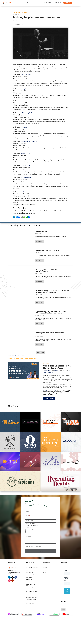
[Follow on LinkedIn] (9, 577)
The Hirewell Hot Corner (31, 582)
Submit (40, 551)
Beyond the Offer (30, 572)
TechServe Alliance (26, 192)
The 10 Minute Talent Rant (31, 567)
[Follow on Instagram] (9, 580)
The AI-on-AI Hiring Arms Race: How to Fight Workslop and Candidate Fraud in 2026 (51, 312)
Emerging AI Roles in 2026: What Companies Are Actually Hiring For (53, 270)
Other (27, 532)
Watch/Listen (50, 398)
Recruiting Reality (29, 579)
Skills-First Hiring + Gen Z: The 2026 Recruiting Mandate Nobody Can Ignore (52, 291)
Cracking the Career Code (30, 585)
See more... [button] (40, 352)
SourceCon (24, 101)
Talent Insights (29, 577)
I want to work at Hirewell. (32, 529)
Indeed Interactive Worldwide (29, 141)
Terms (44, 572)
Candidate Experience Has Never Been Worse (57, 367)
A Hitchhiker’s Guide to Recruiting (31, 600)
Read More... (39, 241)
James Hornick (47, 370)
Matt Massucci (16, 24)
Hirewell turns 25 (42, 231)
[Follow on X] (12, 577)
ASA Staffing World (26, 177)
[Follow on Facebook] (15, 577)
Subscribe (67, 2)
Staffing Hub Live (25, 165)
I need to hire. (29, 527)
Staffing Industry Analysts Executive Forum (32, 89)
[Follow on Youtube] (12, 580)
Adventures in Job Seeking (31, 597)
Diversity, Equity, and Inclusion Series (30, 594)
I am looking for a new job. (32, 525)
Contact (45, 570)
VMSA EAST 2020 (26, 74)
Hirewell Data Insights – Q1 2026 (47, 250)
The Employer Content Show (31, 588)
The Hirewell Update (30, 575)
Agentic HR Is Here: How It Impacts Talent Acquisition (50, 333)
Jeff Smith (56, 370)
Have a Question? (31, 2)
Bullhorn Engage (25, 153)
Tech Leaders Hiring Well (31, 591)
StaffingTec (24, 127)
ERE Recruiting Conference (28, 113)
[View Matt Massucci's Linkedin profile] (21, 24)
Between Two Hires (30, 570)
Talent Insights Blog (20, 12)
